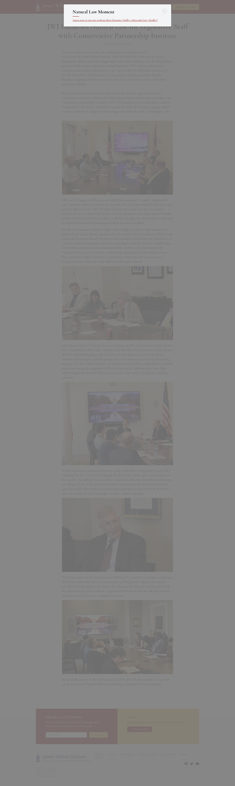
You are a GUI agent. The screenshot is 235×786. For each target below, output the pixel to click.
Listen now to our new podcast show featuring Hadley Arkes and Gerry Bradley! (115, 20)
